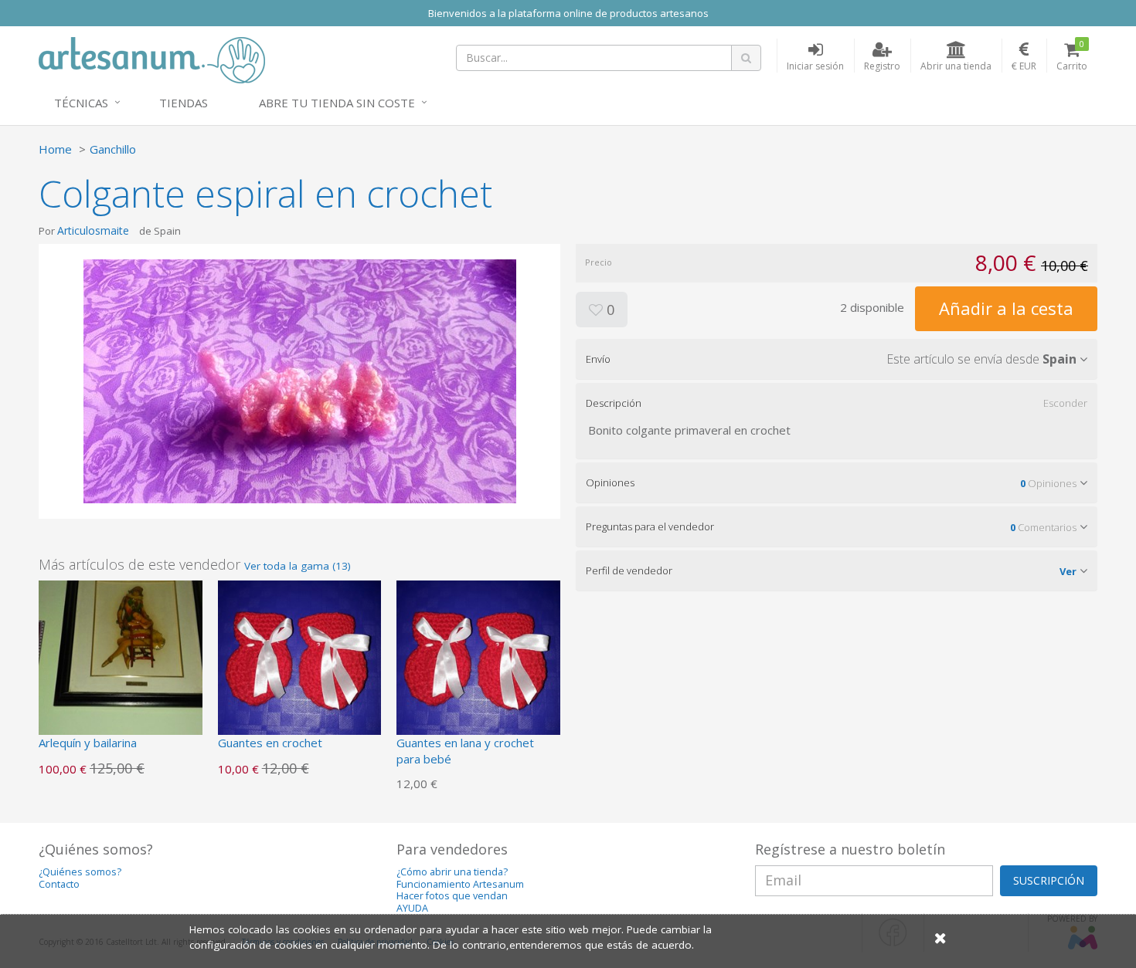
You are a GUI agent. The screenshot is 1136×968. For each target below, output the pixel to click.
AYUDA (412, 908)
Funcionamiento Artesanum (460, 884)
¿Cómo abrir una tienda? (452, 871)
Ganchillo (113, 149)
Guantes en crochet (270, 742)
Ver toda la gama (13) (297, 566)
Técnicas (81, 102)
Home (55, 149)
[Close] (940, 937)
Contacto (59, 884)
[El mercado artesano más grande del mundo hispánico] (152, 58)
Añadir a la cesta (1006, 308)
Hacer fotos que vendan (452, 895)
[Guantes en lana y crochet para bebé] (478, 660)
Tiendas (183, 102)
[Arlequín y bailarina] (120, 660)
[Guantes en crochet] (300, 660)
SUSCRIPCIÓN (1048, 880)
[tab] (837, 359)
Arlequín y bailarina (88, 742)
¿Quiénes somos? (80, 871)
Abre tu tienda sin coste (337, 102)
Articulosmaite (93, 230)
